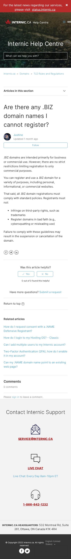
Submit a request (50, 292)
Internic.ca (9, 73)
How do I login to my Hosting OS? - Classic (31, 337)
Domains (24, 73)
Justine (18, 135)
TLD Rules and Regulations (49, 73)
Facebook (6, 252)
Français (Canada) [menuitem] (49, 551)
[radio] (26, 274)
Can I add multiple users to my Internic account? (35, 344)
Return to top (12, 303)
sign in (15, 396)
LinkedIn (16, 252)
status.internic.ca (43, 9)
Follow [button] (35, 145)
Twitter (11, 252)
